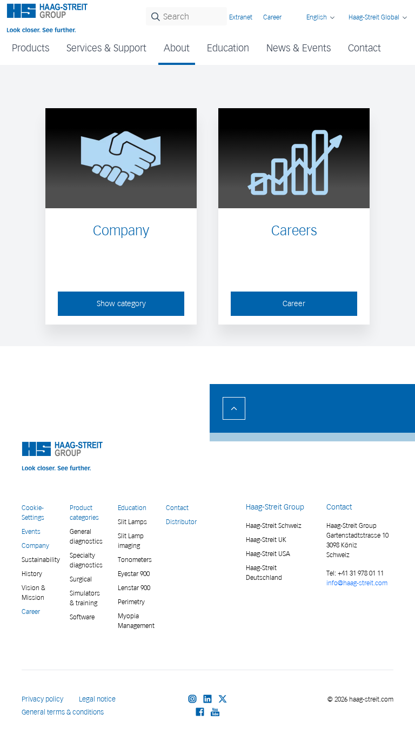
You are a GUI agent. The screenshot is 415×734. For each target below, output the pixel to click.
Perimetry (131, 602)
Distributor (181, 522)
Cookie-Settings (33, 512)
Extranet (240, 17)
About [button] (177, 48)
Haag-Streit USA (268, 554)
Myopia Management (135, 621)
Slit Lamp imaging (131, 541)
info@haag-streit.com (356, 583)
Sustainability (39, 560)
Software (82, 617)
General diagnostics (86, 536)
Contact (364, 48)
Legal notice (97, 699)
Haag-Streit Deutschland (264, 572)
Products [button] (30, 48)
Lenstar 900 (134, 588)
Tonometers (135, 560)
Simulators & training (85, 598)
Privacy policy (42, 699)
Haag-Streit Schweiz (274, 525)
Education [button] (228, 48)
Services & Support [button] (106, 48)
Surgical (81, 579)
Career (272, 17)
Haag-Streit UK (266, 539)
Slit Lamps (132, 522)
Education (132, 508)
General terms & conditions (63, 712)
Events (31, 531)
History (32, 574)
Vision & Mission (33, 592)
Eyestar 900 (134, 574)
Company (35, 545)
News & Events (298, 48)
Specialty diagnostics (86, 560)
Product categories (84, 512)
